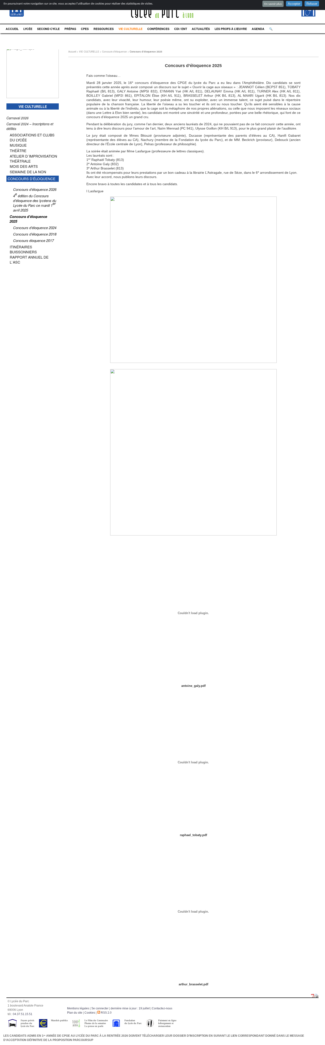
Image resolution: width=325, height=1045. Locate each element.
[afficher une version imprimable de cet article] (317, 996)
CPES (85, 29)
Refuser (311, 3)
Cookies (89, 1012)
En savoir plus (273, 3)
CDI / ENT (180, 29)
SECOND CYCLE (48, 29)
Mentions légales (78, 1008)
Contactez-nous (162, 1008)
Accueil (72, 51)
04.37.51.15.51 (22, 1014)
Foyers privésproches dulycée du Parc (27, 1023)
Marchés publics (59, 1020)
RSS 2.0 (106, 1012)
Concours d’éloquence (114, 51)
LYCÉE (27, 29)
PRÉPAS (70, 29)
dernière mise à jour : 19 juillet (130, 1008)
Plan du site (74, 1012)
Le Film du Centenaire (96, 1020)
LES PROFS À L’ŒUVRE (231, 29)
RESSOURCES (104, 29)
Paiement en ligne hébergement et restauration (167, 1023)
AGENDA (258, 29)
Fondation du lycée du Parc (133, 1022)
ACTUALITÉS (201, 29)
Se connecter (99, 1008)
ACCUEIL (12, 29)
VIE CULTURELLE (130, 29)
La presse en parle (93, 1026)
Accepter (294, 3)
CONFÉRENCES (158, 29)
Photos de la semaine (95, 1023)
